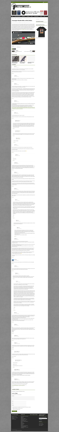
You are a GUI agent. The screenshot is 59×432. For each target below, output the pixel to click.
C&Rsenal (22, 417)
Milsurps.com (22, 422)
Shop (44, 16)
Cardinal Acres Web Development (18, 430)
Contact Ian (13, 2)
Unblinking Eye (22, 427)
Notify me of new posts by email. (16, 409)
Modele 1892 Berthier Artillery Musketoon (15, 62)
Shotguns (28, 16)
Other (41, 16)
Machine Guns (36, 16)
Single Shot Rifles (25, 22)
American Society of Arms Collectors (24, 416)
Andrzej (15, 324)
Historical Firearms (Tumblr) (15, 417)
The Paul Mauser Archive (23, 426)
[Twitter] (46, 2)
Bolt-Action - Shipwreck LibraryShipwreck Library (19, 391)
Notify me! (41, 419)
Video (28, 22)
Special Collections (17, 16)
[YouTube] (43, 2)
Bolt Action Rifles (22, 22)
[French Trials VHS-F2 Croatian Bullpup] (23, 59)
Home (12, 16)
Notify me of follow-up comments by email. (18, 408)
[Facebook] (44, 2)
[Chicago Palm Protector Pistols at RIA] (31, 59)
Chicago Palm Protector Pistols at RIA (31, 62)
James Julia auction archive (23, 420)
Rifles (31, 16)
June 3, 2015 (14, 22)
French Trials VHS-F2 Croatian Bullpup (22, 62)
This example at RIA (23, 29)
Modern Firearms (22, 423)
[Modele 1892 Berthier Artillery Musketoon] (15, 59)
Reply (13, 73)
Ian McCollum (17, 22)
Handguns (23, 16)
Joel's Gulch (13, 418)
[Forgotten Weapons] (21, 9)
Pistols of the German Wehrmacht (24, 425)
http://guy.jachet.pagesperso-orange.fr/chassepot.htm (18, 385)
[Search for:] (41, 19)
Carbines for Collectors (23, 418)
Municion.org (22, 424)
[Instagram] (47, 2)
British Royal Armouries (14, 416)
